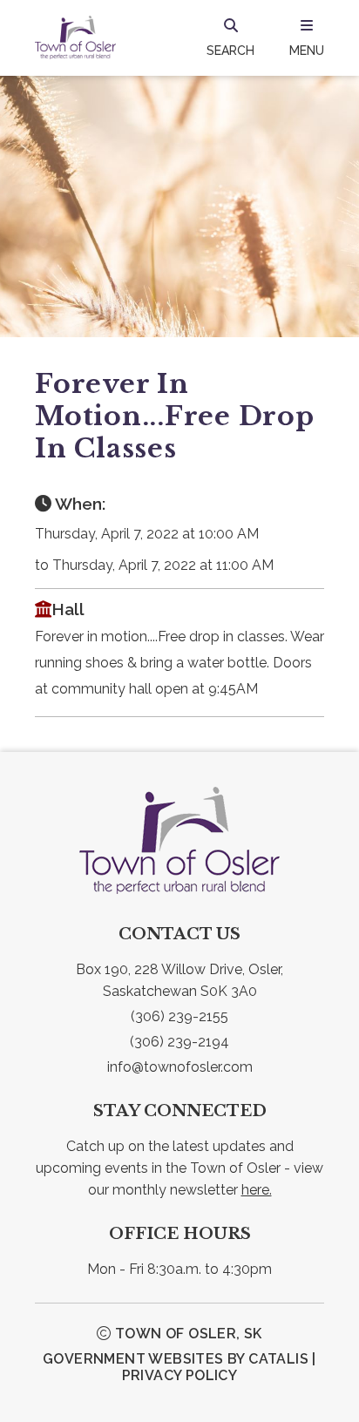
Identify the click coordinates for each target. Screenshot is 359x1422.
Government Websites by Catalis (175, 1359)
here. (256, 1190)
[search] (230, 37)
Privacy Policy (180, 1375)
